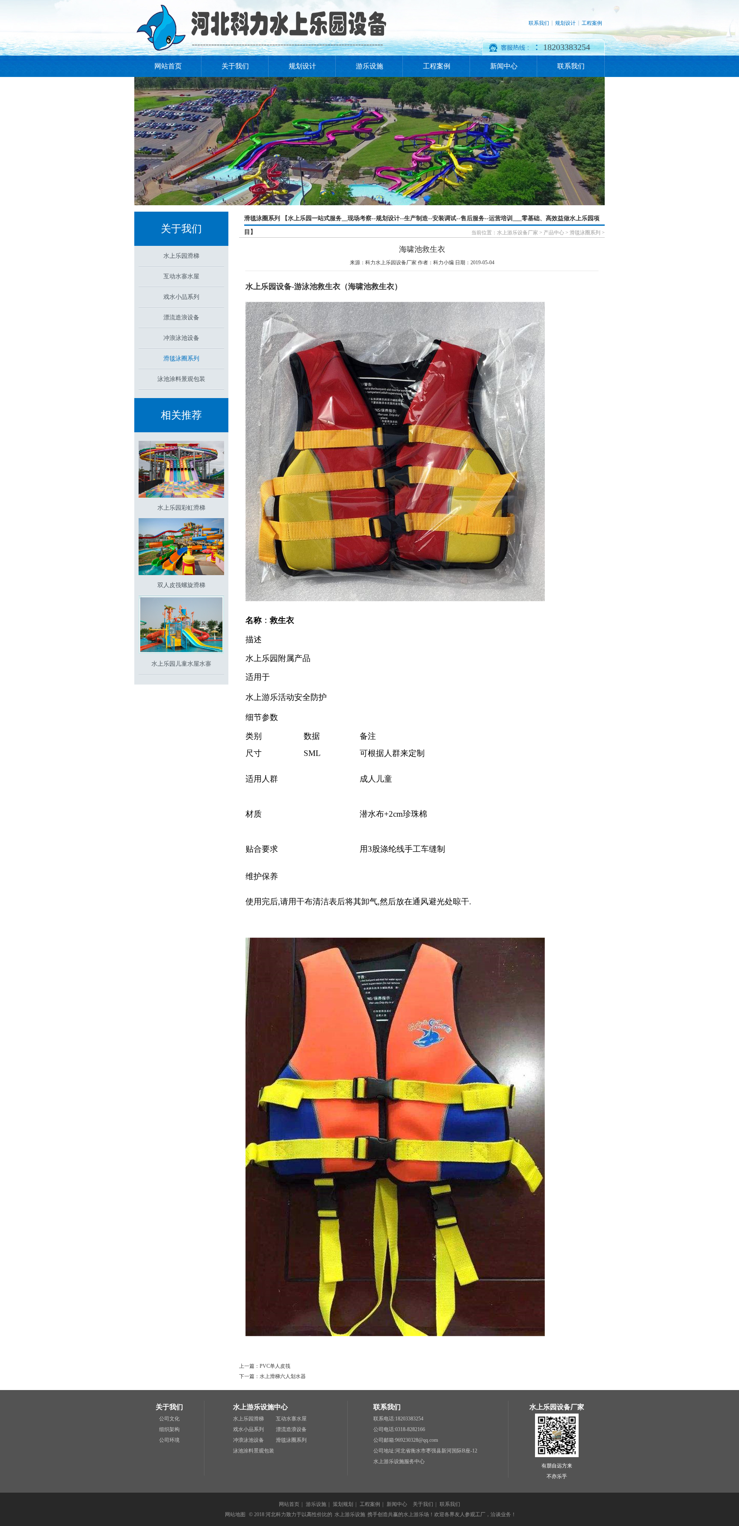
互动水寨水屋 (181, 276)
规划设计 (565, 23)
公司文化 (169, 1419)
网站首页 (168, 66)
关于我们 (235, 66)
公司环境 (169, 1440)
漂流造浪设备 (181, 317)
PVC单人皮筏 (275, 1366)
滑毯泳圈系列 (181, 358)
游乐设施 (369, 66)
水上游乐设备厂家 (517, 233)
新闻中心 (503, 66)
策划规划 (343, 1504)
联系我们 (539, 23)
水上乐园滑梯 (181, 256)
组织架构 (169, 1429)
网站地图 (235, 1514)
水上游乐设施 (349, 1514)
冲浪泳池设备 (181, 338)
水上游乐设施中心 (260, 1407)
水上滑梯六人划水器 (283, 1376)
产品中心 (554, 233)
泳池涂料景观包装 (181, 379)
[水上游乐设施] (261, 54)
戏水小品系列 (181, 297)
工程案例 (592, 23)
